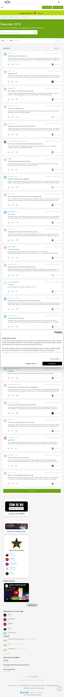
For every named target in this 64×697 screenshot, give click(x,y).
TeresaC (10, 123)
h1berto (10, 472)
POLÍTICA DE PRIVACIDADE (24, 685)
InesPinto (10, 53)
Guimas (11, 553)
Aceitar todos (52, 363)
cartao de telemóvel (8, 669)
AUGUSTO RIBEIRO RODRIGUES (16, 141)
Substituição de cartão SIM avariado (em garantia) (15, 664)
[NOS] (7, 2)
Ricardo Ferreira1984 (13, 282)
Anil (9, 194)
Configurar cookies (30, 363)
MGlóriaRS (10, 264)
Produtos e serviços (14, 17)
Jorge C (11, 572)
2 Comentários (7, 666)
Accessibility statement (39, 680)
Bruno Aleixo (12, 567)
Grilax (9, 158)
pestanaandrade (12, 384)
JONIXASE (10, 176)
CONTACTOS (12, 685)
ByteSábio (12, 558)
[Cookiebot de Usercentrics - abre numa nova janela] (55, 332)
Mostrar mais (32, 605)
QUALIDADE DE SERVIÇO (52, 685)
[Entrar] (1, 32)
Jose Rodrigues (13, 563)
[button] (2, 7)
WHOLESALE (40, 688)
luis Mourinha (11, 437)
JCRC (9, 229)
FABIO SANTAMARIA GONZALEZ (16, 639)
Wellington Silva (12, 368)
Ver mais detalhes (54, 359)
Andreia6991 (11, 88)
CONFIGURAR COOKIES (38, 685)
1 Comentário (6, 662)
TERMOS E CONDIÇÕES (29, 688)
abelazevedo (11, 315)
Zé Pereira (10, 106)
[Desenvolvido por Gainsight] (32, 677)
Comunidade (4, 17)
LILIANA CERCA (12, 246)
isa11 (9, 644)
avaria (4, 660)
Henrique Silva (11, 402)
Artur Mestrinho (12, 632)
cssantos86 (11, 455)
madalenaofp (11, 648)
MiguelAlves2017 (12, 211)
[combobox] (18, 32)
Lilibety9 (10, 71)
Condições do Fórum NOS (25, 680)
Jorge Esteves (11, 298)
